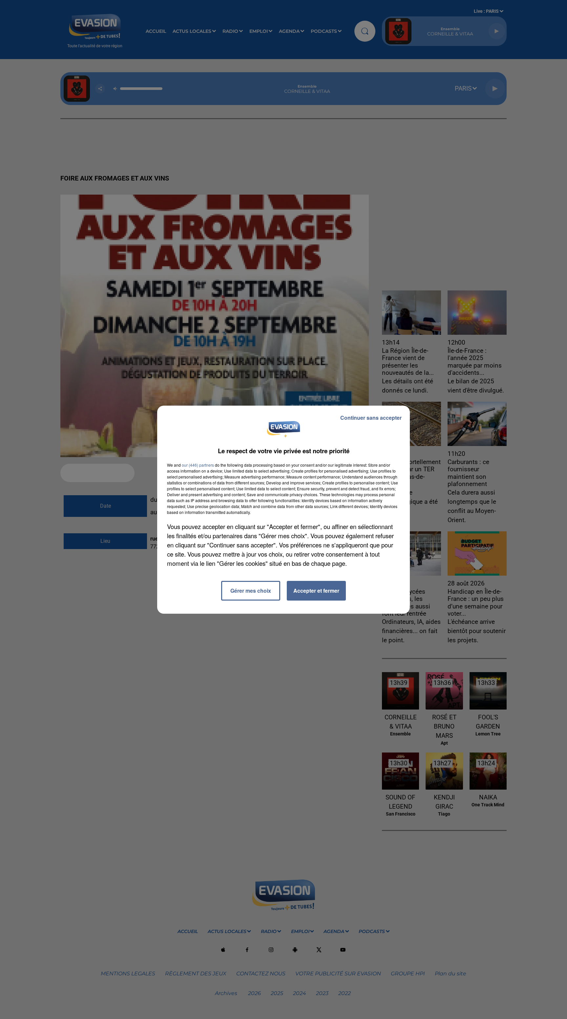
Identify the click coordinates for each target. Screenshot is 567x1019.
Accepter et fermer (316, 590)
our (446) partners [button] (198, 465)
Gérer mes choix (250, 590)
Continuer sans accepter (371, 417)
